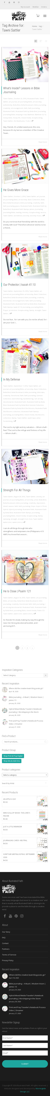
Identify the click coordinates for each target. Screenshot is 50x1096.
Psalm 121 (41, 610)
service (43, 212)
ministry (25, 212)
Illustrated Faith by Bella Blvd (26, 111)
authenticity (7, 105)
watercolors (17, 522)
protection (13, 310)
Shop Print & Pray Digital (12, 756)
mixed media (26, 118)
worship (26, 216)
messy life (16, 118)
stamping (6, 519)
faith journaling (34, 108)
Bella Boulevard (27, 105)
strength (38, 310)
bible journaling (40, 105)
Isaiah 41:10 (17, 307)
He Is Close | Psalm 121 (17, 591)
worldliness (18, 216)
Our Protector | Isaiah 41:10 (19, 284)
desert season (8, 506)
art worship (37, 102)
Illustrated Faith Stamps (20, 209)
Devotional (7, 301)
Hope (33, 506)
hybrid (5, 509)
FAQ (3, 937)
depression (41, 503)
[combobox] (25, 775)
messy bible (7, 118)
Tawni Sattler (8, 121)
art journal (13, 102)
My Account (25, 7)
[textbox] (25, 775)
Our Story (6, 932)
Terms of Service (9, 954)
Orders (44, 7)
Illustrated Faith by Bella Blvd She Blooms (18, 408)
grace (17, 206)
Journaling (42, 111)
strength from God (25, 519)
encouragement (17, 108)
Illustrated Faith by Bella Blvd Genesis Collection (25, 405)
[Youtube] (9, 2)
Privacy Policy (7, 960)
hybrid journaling (15, 509)
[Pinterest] (14, 2)
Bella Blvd (16, 105)
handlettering (28, 399)
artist (36, 500)
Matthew (31, 114)
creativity (6, 108)
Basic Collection (34, 200)
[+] (25, 64)
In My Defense (11, 379)
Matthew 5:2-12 (40, 114)
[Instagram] (18, 2)
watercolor (7, 522)
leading (18, 212)
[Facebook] (4, 2)
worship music (35, 216)
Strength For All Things (16, 490)
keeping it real (21, 114)
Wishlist (35, 7)
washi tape (32, 418)
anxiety (39, 497)
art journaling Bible (25, 102)
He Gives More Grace (15, 190)
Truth (28, 121)
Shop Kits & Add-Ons (11, 761)
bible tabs (40, 392)
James (32, 209)
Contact (5, 943)
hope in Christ (41, 506)
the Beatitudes (19, 121)
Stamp (31, 310)
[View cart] (37, 15)
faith (25, 108)
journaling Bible (9, 114)
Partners (5, 949)
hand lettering (17, 399)
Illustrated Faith (33, 98)
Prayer (5, 310)
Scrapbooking (37, 118)
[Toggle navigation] (45, 16)
